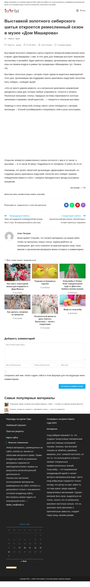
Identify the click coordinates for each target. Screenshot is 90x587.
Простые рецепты (15, 431)
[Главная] (5, 39)
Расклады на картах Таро (18, 419)
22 (35, 548)
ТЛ (84, 188)
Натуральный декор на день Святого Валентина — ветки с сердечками (45, 320)
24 (9, 552)
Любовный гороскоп (16, 425)
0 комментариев (64, 45)
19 (19, 548)
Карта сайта (12, 437)
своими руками (24, 194)
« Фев (23, 561)
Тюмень (33, 194)
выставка (13, 194)
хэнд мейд (41, 194)
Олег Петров (46, 45)
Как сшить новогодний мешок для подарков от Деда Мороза (17, 286)
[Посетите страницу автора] (9, 236)
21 (30, 548)
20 (25, 548)
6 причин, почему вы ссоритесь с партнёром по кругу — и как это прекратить (37, 409)
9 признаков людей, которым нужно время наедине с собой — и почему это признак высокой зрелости (46, 404)
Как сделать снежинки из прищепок (17, 313)
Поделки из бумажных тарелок (45, 282)
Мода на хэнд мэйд (72, 310)
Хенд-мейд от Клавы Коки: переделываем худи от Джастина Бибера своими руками (72, 285)
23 (40, 548)
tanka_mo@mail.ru (15, 505)
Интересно (52, 429)
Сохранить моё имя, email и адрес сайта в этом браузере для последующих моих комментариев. (44, 377)
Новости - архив (14, 39)
